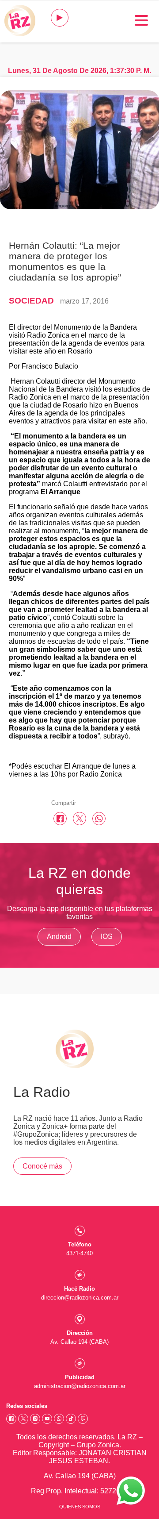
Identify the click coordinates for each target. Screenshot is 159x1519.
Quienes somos (79, 1506)
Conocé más (42, 1166)
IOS (107, 936)
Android (59, 936)
